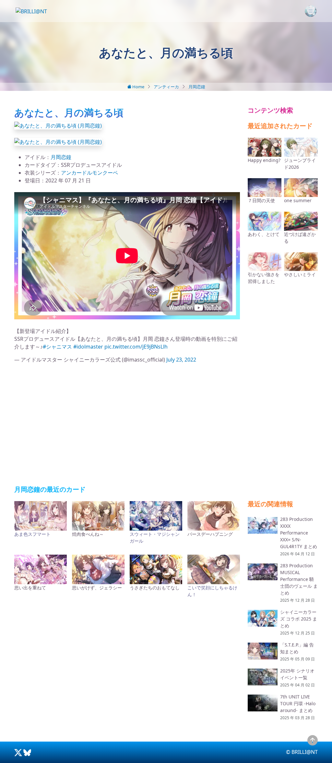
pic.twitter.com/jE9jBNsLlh (136, 346)
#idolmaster (88, 346)
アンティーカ (166, 87)
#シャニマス (57, 346)
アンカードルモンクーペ (89, 172)
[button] (58, 125)
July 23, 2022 (181, 359)
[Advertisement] (127, 424)
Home (137, 87)
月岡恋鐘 (196, 87)
